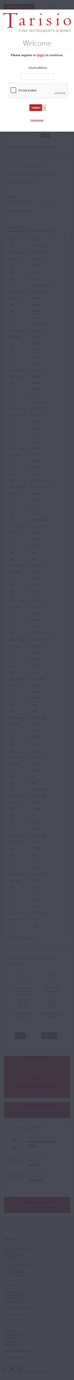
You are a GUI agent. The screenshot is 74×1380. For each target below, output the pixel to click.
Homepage (37, 120)
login (41, 55)
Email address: (38, 67)
